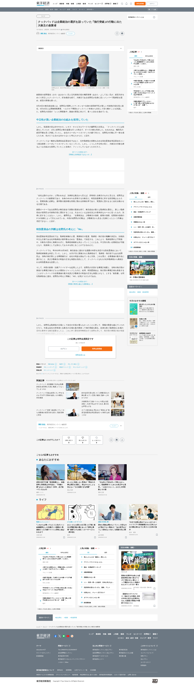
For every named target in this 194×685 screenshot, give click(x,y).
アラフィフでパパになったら (143, 207)
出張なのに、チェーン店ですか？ (144, 237)
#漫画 (139, 292)
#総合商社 (132, 292)
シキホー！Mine (63, 662)
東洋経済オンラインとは (136, 17)
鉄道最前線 (137, 247)
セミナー (98, 3)
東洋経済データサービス (100, 656)
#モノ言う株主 (72, 364)
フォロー (70, 33)
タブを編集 (153, 9)
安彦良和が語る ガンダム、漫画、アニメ (145, 232)
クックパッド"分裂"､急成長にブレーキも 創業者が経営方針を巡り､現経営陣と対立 (50, 412)
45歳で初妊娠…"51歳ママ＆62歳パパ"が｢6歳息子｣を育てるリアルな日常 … (144, 82)
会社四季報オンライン (65, 653)
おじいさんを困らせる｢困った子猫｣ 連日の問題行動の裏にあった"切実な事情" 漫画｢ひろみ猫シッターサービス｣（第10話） (81, 528)
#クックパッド (48, 370)
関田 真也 (44, 33)
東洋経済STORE (63, 656)
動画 (84, 3)
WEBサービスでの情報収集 (45, 674)
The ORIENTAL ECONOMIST (67, 649)
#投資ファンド (63, 367)
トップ (55, 3)
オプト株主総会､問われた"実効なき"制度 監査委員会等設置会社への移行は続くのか (96, 412)
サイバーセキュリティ (43, 653)
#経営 (61, 364)
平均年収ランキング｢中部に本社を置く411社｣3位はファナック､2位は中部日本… (144, 92)
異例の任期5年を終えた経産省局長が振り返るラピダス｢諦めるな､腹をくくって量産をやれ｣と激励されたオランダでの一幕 (130, 580)
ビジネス (40, 9)
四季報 (107, 3)
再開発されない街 (139, 222)
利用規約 (143, 665)
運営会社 (60, 670)
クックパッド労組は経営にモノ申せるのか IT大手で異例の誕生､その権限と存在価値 (50, 395)
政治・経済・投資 (51, 9)
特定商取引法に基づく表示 (88, 674)
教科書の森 (122, 656)
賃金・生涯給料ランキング (142, 212)
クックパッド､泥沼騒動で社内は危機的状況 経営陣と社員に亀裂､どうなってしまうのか (50, 386)
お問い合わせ (132, 674)
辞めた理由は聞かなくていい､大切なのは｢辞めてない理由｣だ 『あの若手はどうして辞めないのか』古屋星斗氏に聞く (112, 528)
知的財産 (75, 674)
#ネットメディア (49, 367)
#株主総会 (51, 364)
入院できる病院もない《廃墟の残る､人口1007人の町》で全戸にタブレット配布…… (144, 72)
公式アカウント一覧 (80, 670)
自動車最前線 (138, 217)
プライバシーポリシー (63, 674)
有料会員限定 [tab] (149, 56)
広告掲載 (93, 670)
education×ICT (41, 649)
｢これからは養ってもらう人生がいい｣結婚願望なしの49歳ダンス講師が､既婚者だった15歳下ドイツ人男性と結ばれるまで (50, 528)
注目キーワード (135, 287)
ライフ (74, 9)
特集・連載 (70, 3)
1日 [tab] (136, 197)
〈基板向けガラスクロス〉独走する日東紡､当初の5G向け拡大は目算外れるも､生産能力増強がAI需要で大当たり (130, 598)
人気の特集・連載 (137, 193)
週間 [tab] (149, 197)
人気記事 (133, 52)
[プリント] (122, 33)
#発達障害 (145, 292)
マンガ (90, 3)
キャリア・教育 (65, 9)
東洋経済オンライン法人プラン (102, 649)
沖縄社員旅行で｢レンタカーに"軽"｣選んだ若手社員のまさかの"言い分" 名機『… (144, 103)
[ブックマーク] (117, 33)
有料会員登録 (140, 3)
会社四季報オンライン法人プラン (103, 653)
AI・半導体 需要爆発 (137, 277)
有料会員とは (80, 355)
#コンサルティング (79, 367)
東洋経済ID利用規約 (105, 674)
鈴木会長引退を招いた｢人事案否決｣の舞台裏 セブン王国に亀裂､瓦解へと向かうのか (95, 395)
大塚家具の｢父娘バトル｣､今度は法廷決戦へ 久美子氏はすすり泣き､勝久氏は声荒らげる (95, 404)
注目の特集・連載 (135, 257)
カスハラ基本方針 (120, 674)
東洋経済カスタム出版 (126, 653)
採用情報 (69, 670)
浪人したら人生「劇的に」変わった (145, 202)
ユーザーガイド (146, 662)
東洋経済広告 (123, 649)
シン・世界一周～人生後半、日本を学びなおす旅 (145, 227)
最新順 (62, 3)
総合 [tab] (136, 56)
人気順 (78, 3)
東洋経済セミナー (98, 659)
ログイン (152, 3)
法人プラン (144, 659)
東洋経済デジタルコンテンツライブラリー (71, 659)
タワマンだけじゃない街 (141, 242)
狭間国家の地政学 (145, 333)
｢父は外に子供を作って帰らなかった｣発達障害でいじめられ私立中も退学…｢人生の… (144, 61)
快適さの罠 (143, 319)
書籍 (114, 3)
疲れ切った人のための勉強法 (147, 305)
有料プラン (144, 656)
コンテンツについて (147, 653)
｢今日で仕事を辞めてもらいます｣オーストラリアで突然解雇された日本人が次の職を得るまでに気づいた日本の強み (143, 525)
